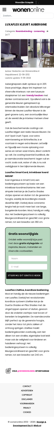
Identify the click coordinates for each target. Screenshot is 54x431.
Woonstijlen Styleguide (24, 2)
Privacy (27, 408)
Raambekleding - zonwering (30, 31)
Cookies (27, 412)
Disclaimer (27, 399)
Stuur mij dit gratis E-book (24, 275)
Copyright (27, 395)
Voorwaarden (27, 403)
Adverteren (27, 390)
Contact (27, 386)
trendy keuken (34, 95)
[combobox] (27, 16)
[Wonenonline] (27, 9)
